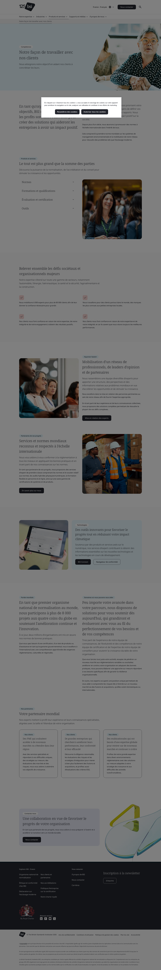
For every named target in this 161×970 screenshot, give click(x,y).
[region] (81, 107)
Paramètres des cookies (67, 112)
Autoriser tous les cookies (95, 112)
